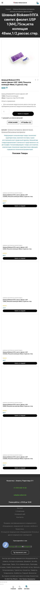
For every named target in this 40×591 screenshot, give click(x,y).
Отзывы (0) (26, 122)
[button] (37, 3)
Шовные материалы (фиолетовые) (21, 11)
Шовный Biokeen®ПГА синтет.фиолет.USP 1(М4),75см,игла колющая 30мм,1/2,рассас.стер (17, 300)
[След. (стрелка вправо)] (2, 584)
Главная (8, 9)
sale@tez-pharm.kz (20, 495)
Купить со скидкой (23, 113)
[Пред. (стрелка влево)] (1, 584)
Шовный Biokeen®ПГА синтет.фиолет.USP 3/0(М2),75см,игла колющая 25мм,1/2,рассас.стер (18, 353)
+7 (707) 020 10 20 (20, 488)
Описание (13, 122)
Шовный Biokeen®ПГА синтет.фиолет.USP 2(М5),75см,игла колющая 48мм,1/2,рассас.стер (17, 248)
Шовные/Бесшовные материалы (23, 9)
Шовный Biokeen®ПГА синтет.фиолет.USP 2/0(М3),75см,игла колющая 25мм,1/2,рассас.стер (18, 195)
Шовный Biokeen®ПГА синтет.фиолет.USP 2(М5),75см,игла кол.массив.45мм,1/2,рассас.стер (18, 405)
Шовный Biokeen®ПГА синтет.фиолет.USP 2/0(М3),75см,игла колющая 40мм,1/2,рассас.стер (18, 457)
